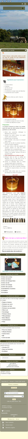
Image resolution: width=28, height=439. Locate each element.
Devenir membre (14, 387)
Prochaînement (13, 365)
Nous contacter (9, 422)
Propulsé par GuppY (6, 434)
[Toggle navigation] (22, 8)
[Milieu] (6, 1)
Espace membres (17, 384)
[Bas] (10, 1)
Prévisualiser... (10, 231)
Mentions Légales (10, 427)
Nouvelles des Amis (15, 361)
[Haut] (2, 1)
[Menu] (25, 4)
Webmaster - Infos (17, 419)
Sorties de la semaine (13, 366)
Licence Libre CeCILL (20, 436)
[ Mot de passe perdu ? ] (14, 401)
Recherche (17, 354)
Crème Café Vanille (8, 50)
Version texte (9, 425)
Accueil (11, 11)
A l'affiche (13, 363)
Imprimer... (19, 231)
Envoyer (14, 399)
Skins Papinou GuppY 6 (8, 436)
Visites (17, 369)
